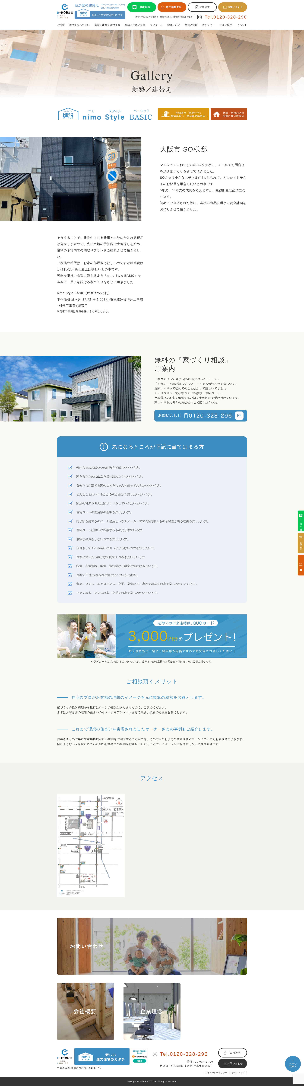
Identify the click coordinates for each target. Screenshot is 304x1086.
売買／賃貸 (191, 25)
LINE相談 (144, 7)
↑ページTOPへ (293, 1063)
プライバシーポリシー (216, 1072)
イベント (242, 25)
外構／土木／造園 (135, 25)
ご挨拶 (61, 25)
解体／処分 (173, 25)
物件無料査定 (174, 7)
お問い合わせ (235, 7)
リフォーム (156, 25)
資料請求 (205, 7)
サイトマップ (238, 1072)
